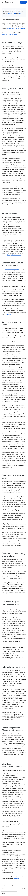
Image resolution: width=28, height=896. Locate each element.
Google (4, 885)
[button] (2, 2)
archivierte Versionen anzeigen (10, 34)
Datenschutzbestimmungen (12, 269)
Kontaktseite (16, 878)
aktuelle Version (12, 13)
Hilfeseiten (8, 314)
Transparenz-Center (20, 888)
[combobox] (9, 893)
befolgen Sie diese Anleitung (14, 255)
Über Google (10, 885)
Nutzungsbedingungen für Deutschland (15, 28)
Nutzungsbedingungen (8, 888)
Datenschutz (18, 885)
